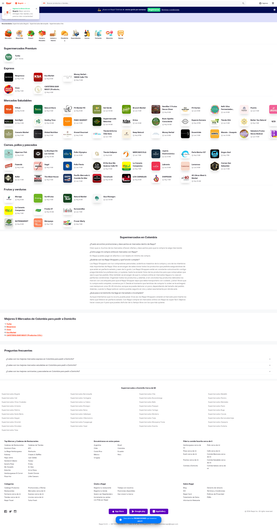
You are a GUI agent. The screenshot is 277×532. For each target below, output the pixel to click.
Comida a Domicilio (190, 466)
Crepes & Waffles (34, 455)
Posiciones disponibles (126, 491)
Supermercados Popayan (148, 406)
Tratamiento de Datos (191, 497)
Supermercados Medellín (217, 394)
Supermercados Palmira (11, 410)
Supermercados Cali (9, 398)
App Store (119, 511)
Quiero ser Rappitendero (103, 494)
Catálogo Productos (11, 488)
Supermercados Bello (147, 402)
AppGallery (160, 511)
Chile (96, 448)
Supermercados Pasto (216, 406)
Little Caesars (33, 476)
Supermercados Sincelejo (11, 426)
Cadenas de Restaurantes (14, 445)
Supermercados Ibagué (10, 418)
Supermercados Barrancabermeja (221, 418)
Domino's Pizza (9, 448)
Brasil (120, 445)
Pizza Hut (7, 476)
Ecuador (121, 451)
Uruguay (97, 458)
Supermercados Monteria (149, 414)
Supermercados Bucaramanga (150, 398)
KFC (29, 448)
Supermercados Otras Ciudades (14, 402)
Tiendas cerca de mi (12, 497)
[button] (20, 3)
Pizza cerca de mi (189, 451)
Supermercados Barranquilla (81, 394)
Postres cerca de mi (191, 460)
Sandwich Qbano (10, 461)
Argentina (97, 445)
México (96, 455)
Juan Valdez (32, 458)
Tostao (30, 461)
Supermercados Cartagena (81, 398)
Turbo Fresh (32, 500)
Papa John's (8, 458)
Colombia (121, 448)
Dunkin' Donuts (33, 473)
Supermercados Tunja (147, 418)
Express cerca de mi (36, 494)
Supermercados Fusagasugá (81, 422)
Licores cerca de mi (35, 497)
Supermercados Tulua (10, 430)
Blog (185, 488)
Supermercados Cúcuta (217, 414)
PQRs (209, 497)
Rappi (4, 19)
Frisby (30, 464)
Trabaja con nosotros (125, 488)
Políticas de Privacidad (215, 494)
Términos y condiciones (170, 10)
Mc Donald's (8, 467)
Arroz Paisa (32, 470)
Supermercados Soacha (148, 426)
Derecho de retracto (215, 488)
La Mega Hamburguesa (13, 451)
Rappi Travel (8, 500)
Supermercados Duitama (217, 426)
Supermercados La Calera (80, 402)
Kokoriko (7, 470)
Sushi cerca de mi (190, 454)
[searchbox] (143, 3)
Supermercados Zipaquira (218, 422)
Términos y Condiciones (216, 491)
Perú (119, 455)
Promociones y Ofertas (37, 488)
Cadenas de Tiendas (35, 445)
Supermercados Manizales (218, 402)
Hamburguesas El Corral (13, 473)
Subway (7, 455)
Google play (140, 511)
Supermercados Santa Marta (12, 414)
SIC (184, 491)
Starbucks (32, 451)
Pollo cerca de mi (213, 445)
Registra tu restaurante (102, 488)
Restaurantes (9, 491)
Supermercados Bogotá (11, 394)
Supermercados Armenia (11, 406)
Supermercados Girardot (11, 422)
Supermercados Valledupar (81, 414)
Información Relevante (191, 500)
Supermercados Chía (147, 394)
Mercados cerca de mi (36, 491)
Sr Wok (31, 467)
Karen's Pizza (9, 464)
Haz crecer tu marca (125, 494)
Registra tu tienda (100, 491)
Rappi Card (187, 494)
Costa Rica (98, 451)
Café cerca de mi (213, 451)
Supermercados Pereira (217, 398)
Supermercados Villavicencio (82, 418)
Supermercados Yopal (79, 426)
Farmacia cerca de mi (12, 494)
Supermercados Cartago (148, 410)
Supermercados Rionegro (80, 406)
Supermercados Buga (216, 410)
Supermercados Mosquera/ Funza (152, 422)
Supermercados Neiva (79, 410)
